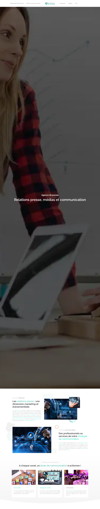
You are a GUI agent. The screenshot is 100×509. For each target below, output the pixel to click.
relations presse (17, 410)
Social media (17, 487)
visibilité (84, 448)
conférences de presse (28, 417)
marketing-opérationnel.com (30, 420)
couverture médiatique (31, 414)
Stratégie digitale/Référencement (17, 3)
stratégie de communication (73, 437)
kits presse (23, 418)
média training (38, 418)
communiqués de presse (17, 417)
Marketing (70, 3)
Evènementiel (62, 3)
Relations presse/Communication (33, 3)
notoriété (67, 449)
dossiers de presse (16, 418)
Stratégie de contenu (45, 487)
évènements (70, 490)
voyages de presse (37, 417)
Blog (76, 3)
